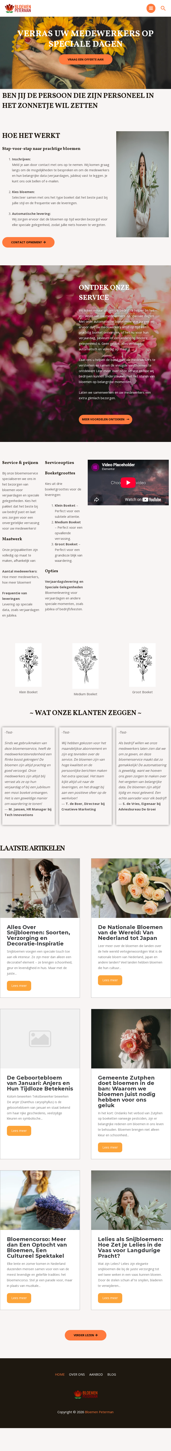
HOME (60, 1374)
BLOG (111, 1374)
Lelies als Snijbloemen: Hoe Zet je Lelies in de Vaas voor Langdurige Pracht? (130, 1247)
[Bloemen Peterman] (17, 8)
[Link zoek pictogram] (163, 8)
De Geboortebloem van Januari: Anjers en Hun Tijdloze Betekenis (40, 1083)
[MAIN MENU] (151, 8)
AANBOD (96, 1374)
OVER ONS (77, 1374)
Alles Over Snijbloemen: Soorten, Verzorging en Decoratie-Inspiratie (38, 935)
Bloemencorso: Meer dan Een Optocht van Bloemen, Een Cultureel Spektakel (37, 1247)
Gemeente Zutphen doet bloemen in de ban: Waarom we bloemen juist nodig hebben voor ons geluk (126, 1091)
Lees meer (19, 985)
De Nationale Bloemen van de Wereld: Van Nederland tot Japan (130, 932)
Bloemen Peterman (99, 1412)
